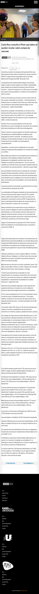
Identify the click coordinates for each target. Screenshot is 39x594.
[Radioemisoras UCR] (4, 3)
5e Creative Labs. (24, 590)
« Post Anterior (10, 463)
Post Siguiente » (28, 463)
